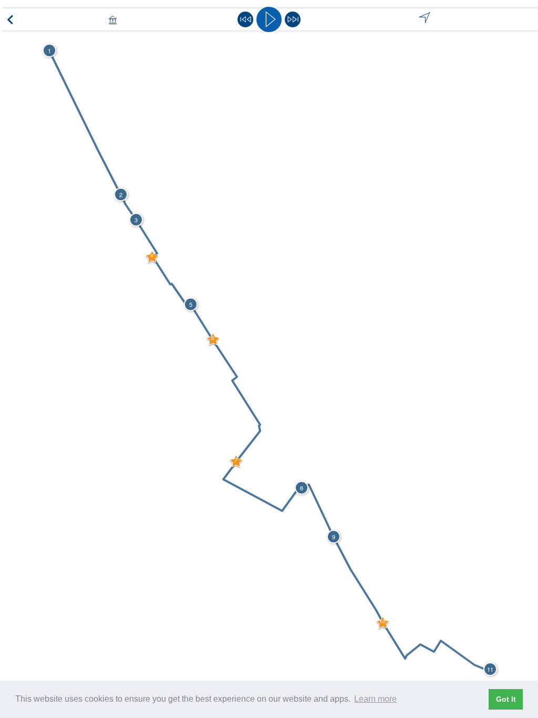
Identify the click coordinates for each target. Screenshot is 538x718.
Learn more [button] (375, 698)
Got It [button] (506, 699)
